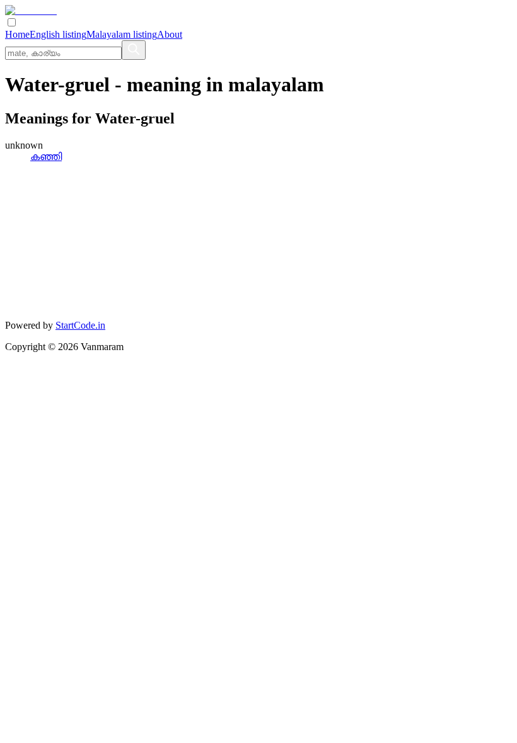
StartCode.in (80, 325)
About (169, 34)
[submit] (134, 50)
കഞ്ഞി (46, 156)
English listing (58, 34)
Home (17, 34)
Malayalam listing (121, 34)
